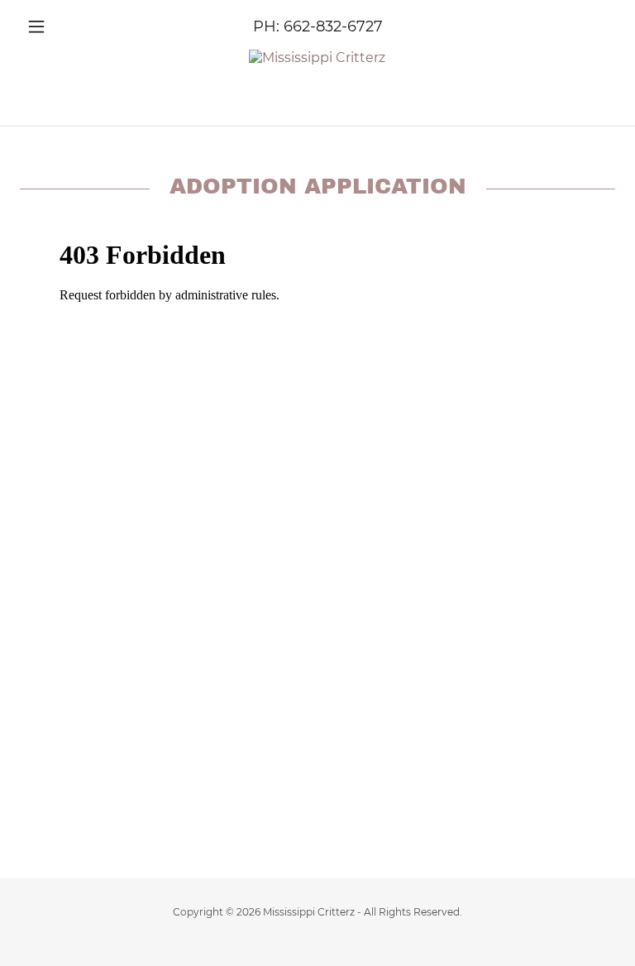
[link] (317, 57)
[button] (64, 26)
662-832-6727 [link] (333, 26)
